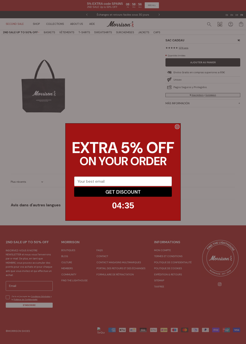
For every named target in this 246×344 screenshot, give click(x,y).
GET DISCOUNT (123, 192)
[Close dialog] (177, 127)
